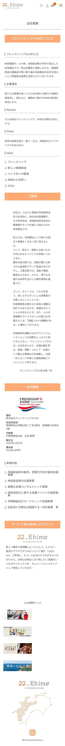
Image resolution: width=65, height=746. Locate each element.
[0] (52, 6)
